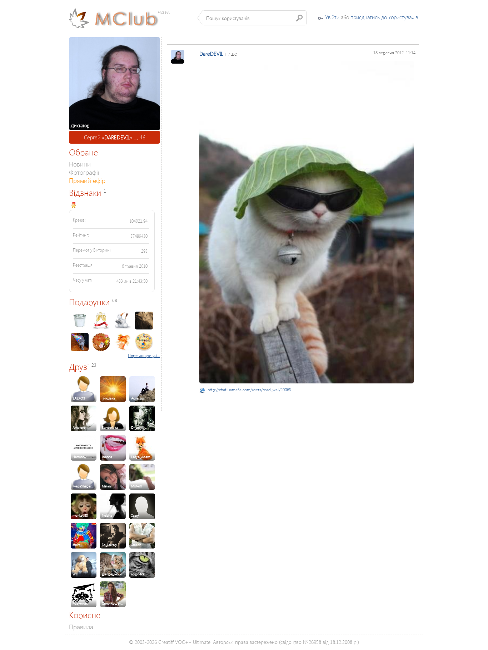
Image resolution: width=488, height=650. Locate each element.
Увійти (332, 17)
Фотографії (84, 172)
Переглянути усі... (144, 355)
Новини (80, 163)
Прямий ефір (87, 180)
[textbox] (255, 17)
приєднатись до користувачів (384, 17)
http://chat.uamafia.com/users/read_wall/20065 (249, 389)
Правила (81, 626)
